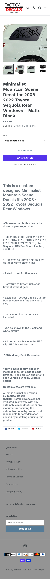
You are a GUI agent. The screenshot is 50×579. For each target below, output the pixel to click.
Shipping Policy (14, 469)
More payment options (25, 164)
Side (5, 135)
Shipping (7, 126)
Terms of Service (14, 476)
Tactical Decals (19, 570)
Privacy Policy (13, 461)
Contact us (12, 484)
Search (9, 454)
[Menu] (45, 8)
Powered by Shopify (35, 570)
